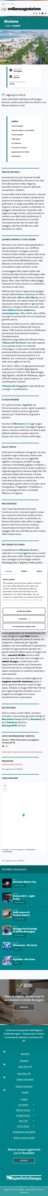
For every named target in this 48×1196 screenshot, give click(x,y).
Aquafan (27, 404)
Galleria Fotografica (24, 1086)
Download (24, 1060)
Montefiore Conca (11, 719)
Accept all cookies (24, 611)
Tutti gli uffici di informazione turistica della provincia (22, 752)
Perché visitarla (17, 126)
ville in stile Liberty (27, 297)
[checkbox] (14, 94)
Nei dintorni (16, 156)
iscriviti (24, 1160)
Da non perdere (17, 135)
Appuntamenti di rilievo (20, 152)
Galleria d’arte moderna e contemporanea (18, 312)
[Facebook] (34, 13)
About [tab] (39, 571)
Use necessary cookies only (24, 626)
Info (6, 746)
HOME (8, 25)
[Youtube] (43, 13)
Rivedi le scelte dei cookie (24, 1137)
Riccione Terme (28, 549)
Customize (22, 619)
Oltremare (19, 423)
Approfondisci (19, 885)
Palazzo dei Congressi (15, 385)
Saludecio (12, 722)
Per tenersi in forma (19, 147)
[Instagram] (37, 13)
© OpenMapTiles (29, 850)
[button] (23, 815)
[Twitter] (40, 13)
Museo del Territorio (14, 342)
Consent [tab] (8, 571)
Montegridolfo (10, 725)
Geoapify (20, 850)
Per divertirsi (16, 143)
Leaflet (6, 850)
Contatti (24, 1099)
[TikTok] (45, 13)
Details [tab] (24, 571)
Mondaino (35, 719)
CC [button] (43, 60)
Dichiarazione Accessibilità (24, 1131)
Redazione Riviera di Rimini (12, 764)
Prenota (17, 949)
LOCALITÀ (16, 25)
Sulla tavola (16, 139)
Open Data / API (24, 1073)
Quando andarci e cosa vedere (23, 130)
